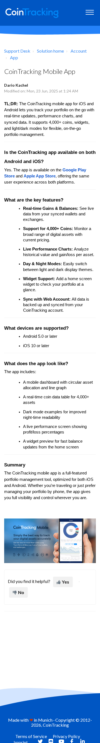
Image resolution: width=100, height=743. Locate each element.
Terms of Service (31, 736)
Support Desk (17, 50)
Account (79, 50)
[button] (89, 10)
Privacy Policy (66, 736)
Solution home (50, 50)
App (14, 57)
